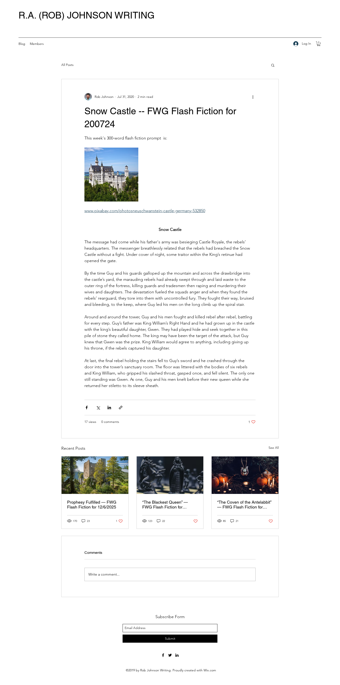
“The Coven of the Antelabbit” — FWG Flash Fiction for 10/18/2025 (244, 504)
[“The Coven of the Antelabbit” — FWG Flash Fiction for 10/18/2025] (245, 475)
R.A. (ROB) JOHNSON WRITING (87, 15)
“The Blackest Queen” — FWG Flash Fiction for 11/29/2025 (165, 504)
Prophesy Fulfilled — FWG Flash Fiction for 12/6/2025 (91, 504)
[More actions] (253, 96)
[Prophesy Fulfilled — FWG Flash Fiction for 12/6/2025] (95, 475)
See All (274, 448)
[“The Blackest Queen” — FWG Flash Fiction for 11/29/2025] (170, 475)
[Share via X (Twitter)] (98, 407)
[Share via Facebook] (86, 407)
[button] (318, 43)
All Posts (67, 65)
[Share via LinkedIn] (109, 407)
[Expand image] (111, 174)
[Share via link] (120, 407)
